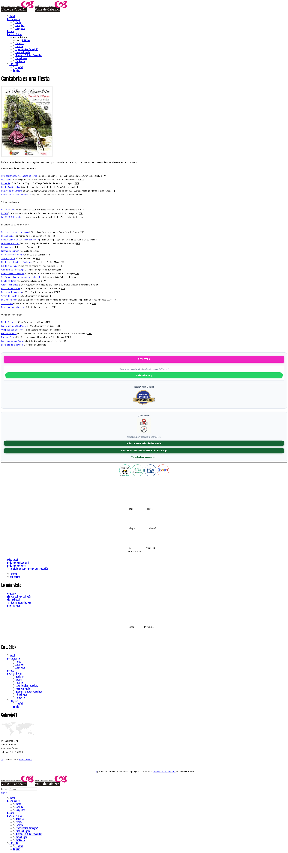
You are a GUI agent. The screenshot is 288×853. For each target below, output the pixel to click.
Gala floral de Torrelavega (12, 269)
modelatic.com (25, 759)
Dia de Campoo (8, 322)
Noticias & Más (14, 34)
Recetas (19, 43)
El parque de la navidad (12, 344)
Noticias (26, 40)
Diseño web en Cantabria (164, 771)
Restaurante (13, 19)
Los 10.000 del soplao (11, 217)
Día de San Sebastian (10, 187)
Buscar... (5, 789)
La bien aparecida (9, 299)
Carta (18, 22)
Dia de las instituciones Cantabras (16, 262)
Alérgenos (20, 28)
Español (19, 67)
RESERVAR (144, 359)
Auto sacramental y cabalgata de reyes (19, 176)
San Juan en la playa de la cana (15, 232)
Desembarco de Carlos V (13, 307)
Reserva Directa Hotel (144, 387)
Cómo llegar (21, 58)
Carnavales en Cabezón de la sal (16, 194)
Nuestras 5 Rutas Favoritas (28, 55)
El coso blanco (8, 236)
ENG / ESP (13, 64)
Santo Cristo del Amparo (12, 254)
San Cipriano (7, 303)
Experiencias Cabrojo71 (26, 49)
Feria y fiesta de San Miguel (13, 326)
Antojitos (19, 25)
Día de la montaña (9, 266)
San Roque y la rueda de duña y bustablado (21, 277)
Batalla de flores (8, 281)
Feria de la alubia (8, 333)
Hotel (12, 16)
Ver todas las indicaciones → (144, 457)
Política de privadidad (18, 562)
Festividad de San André (12, 341)
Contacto (20, 61)
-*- (2, 759)
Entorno (19, 46)
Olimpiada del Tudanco (11, 329)
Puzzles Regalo (22, 52)
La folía (4, 213)
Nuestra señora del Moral (12, 273)
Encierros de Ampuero (11, 292)
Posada (10, 31)
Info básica (14, 576)
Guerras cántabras (9, 284)
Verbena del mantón (10, 243)
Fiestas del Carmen (10, 251)
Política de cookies (16, 565)
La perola (5, 183)
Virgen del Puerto (9, 296)
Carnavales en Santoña (11, 191)
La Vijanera (6, 179)
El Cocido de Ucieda (10, 288)
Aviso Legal (12, 559)
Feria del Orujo (8, 337)
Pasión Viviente (8, 209)
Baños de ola (7, 247)
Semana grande (8, 258)
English (16, 70)
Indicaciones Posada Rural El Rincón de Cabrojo (144, 450)
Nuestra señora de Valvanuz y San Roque (20, 239)
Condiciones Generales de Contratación (28, 568)
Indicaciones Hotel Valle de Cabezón (144, 443)
